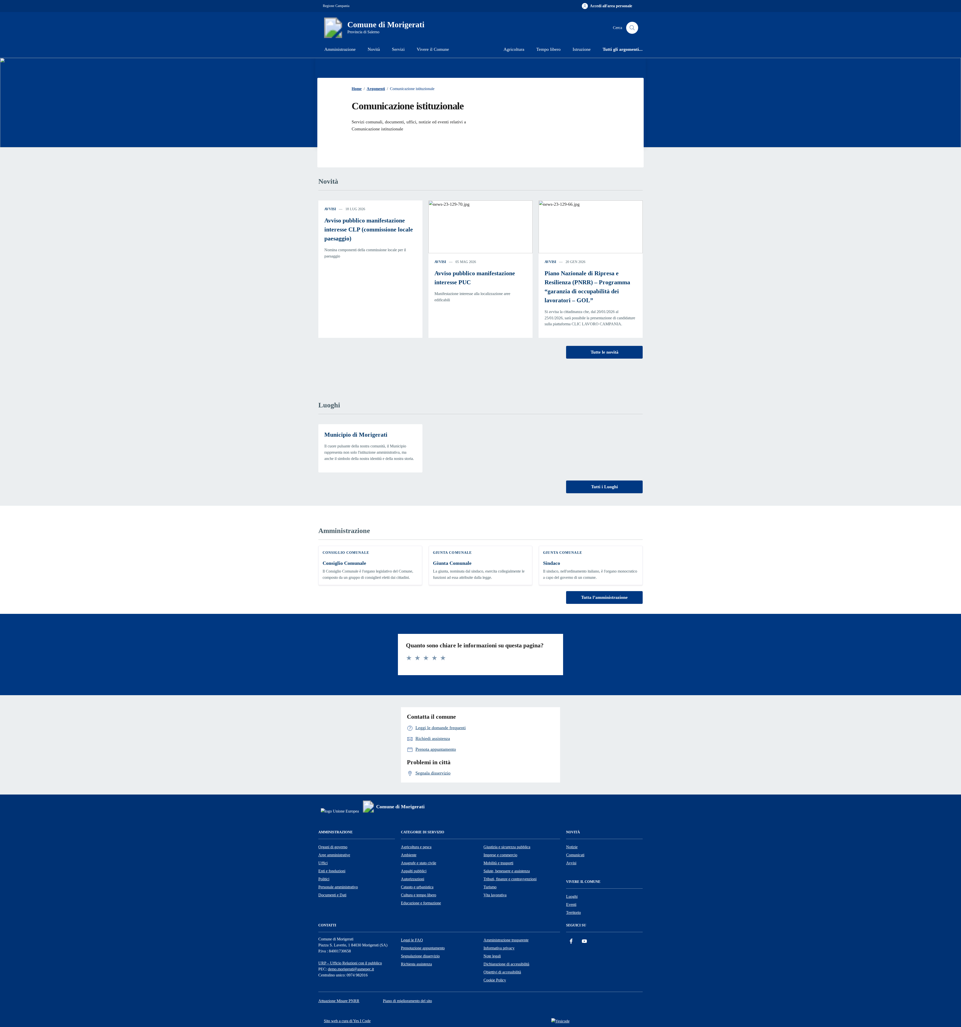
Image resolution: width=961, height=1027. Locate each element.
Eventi (571, 904)
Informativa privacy (499, 948)
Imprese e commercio (500, 855)
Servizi (398, 49)
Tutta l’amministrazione (604, 597)
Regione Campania (336, 6)
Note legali (492, 956)
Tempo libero (548, 49)
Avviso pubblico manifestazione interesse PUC (474, 278)
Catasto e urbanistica (417, 887)
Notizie (572, 847)
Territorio (573, 912)
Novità (374, 49)
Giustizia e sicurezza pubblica (507, 847)
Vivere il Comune (433, 49)
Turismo (490, 887)
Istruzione (582, 49)
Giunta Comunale (452, 563)
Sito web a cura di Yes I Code (347, 1021)
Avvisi (571, 863)
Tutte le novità (604, 352)
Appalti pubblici (413, 871)
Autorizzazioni (412, 879)
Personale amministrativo (338, 887)
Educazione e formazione (421, 903)
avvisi (330, 209)
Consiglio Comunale (344, 563)
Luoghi (572, 896)
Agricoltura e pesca (416, 847)
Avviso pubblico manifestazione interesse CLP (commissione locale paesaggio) (368, 229)
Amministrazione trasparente (506, 940)
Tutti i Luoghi (604, 486)
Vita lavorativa (495, 895)
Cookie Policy (495, 980)
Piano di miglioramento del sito (407, 1001)
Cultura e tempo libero (418, 895)
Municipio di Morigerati (355, 434)
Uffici (323, 863)
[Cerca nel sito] (632, 28)
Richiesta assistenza (416, 964)
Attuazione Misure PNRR (338, 1001)
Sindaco (551, 563)
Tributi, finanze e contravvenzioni (510, 879)
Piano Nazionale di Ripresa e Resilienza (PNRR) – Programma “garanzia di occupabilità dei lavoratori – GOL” (587, 287)
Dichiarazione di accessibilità (506, 964)
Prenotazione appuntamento (423, 948)
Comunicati (575, 855)
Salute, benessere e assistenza (507, 871)
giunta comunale (452, 553)
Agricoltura (514, 49)
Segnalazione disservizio (420, 956)
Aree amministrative (334, 855)
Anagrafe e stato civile (418, 863)
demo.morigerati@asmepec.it (351, 969)
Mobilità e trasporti (498, 863)
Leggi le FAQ (412, 940)
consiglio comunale (346, 553)
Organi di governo (332, 847)
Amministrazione (340, 49)
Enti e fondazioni (331, 871)
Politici (323, 879)
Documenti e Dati (332, 895)
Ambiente (408, 855)
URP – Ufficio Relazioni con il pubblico (350, 963)
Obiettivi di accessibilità (502, 972)
